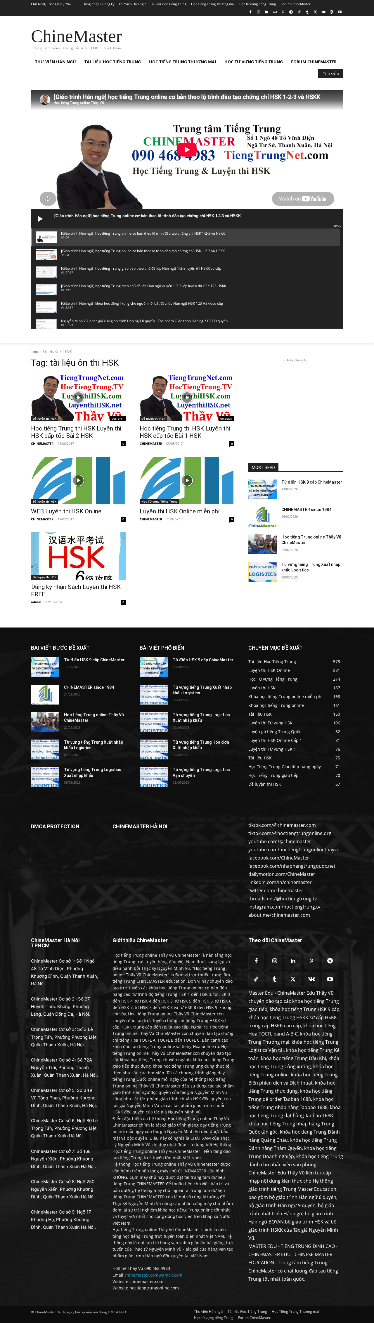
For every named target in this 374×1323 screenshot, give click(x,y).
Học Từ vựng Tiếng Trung (159, 501)
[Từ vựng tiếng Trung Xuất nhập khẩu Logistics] (262, 572)
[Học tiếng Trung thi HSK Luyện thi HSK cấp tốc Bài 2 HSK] (78, 397)
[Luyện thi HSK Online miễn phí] (187, 480)
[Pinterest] (283, 12)
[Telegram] (291, 12)
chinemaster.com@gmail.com (153, 1275)
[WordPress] (331, 12)
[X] (315, 12)
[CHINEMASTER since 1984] (262, 517)
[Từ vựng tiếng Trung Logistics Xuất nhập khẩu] (45, 777)
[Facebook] (250, 12)
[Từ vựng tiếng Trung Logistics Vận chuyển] (154, 777)
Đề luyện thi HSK (44, 418)
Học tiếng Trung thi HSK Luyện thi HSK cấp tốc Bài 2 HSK (76, 432)
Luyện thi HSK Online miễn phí (180, 511)
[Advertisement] (230, 38)
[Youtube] (339, 12)
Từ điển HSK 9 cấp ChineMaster (311, 482)
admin (36, 602)
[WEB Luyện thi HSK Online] (78, 480)
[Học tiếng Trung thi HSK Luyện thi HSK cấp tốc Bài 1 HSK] (187, 397)
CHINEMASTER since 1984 (306, 509)
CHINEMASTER (42, 443)
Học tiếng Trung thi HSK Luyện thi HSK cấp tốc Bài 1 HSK (185, 432)
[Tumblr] (307, 12)
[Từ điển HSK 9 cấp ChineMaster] (262, 489)
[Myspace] (274, 12)
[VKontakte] (323, 12)
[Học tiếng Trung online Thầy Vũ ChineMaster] (262, 544)
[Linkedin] (266, 12)
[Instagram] (258, 12)
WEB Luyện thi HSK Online (66, 511)
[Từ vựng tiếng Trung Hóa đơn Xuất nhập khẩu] (154, 749)
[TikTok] (299, 12)
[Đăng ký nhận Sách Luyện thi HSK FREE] (78, 556)
